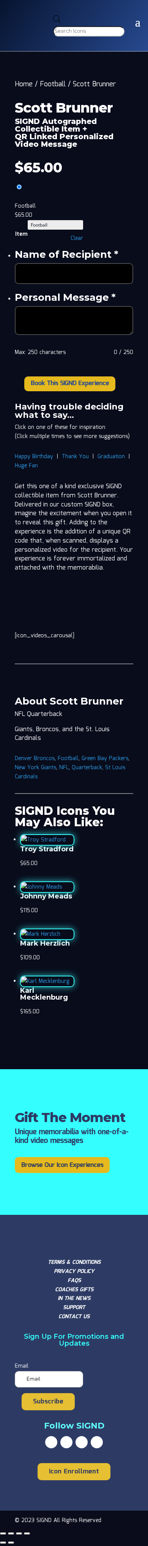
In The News (74, 1298)
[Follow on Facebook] (51, 1442)
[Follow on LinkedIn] (97, 1442)
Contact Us (74, 1317)
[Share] (19, 1533)
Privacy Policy (74, 1271)
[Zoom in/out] (3, 1533)
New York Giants (35, 767)
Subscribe (48, 1402)
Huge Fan (26, 466)
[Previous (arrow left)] (3, 1542)
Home (24, 84)
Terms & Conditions (74, 1262)
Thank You (75, 456)
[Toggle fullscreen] (11, 1533)
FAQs (74, 1280)
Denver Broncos (35, 758)
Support (74, 1307)
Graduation (111, 456)
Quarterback (87, 767)
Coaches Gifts (74, 1290)
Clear (77, 238)
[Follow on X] (66, 1442)
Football (53, 84)
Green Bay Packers (105, 758)
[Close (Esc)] (27, 1533)
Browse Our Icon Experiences (62, 1165)
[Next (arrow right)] (11, 1542)
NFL (64, 767)
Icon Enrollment (74, 1472)
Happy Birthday (34, 456)
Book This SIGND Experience (70, 383)
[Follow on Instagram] (82, 1442)
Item (21, 234)
